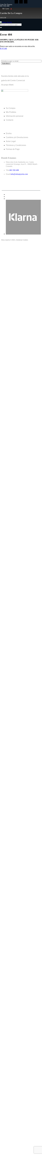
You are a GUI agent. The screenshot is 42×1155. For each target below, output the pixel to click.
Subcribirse (6, 63)
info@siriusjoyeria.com (19, 174)
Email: (8, 174)
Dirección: (10, 162)
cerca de (3, 18)
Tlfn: (7, 170)
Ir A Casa (3, 48)
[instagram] (21, 1)
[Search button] (1, 27)
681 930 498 (4, 6)
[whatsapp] (25, 1)
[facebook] (16, 1)
